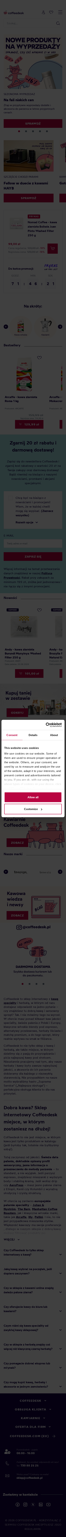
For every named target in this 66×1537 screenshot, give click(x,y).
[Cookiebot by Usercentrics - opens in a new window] (46, 725)
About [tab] (54, 734)
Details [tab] (33, 734)
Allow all (32, 797)
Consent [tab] (11, 734)
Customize (31, 809)
